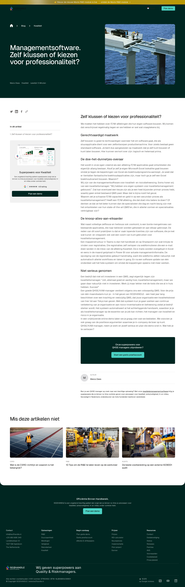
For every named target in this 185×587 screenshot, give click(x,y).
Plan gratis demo (83, 534)
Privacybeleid (152, 560)
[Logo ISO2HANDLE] (18, 8)
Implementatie (117, 544)
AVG (148, 550)
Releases (150, 544)
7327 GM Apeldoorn (14, 544)
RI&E (43, 534)
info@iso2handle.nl (13, 534)
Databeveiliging (153, 537)
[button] (152, 8)
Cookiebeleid (152, 557)
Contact (150, 534)
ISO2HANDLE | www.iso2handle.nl (30, 581)
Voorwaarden (152, 553)
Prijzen (114, 534)
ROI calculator (117, 537)
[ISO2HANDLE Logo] (15, 568)
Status (149, 541)
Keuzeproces (117, 541)
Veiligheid (45, 544)
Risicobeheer (46, 547)
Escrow (114, 550)
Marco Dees (15, 83)
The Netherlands (13, 547)
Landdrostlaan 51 (13, 541)
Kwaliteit (38, 25)
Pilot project (116, 547)
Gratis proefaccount (84, 537)
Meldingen (45, 541)
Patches (150, 547)
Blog (23, 25)
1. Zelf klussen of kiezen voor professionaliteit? (31, 134)
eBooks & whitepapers (85, 541)
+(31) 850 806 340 (13, 537)
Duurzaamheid (47, 537)
